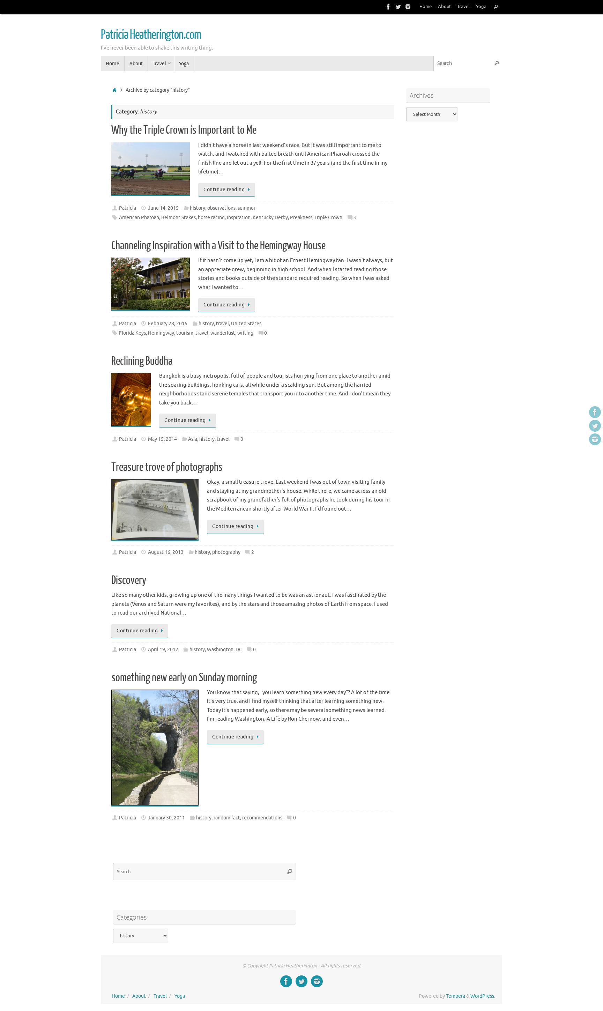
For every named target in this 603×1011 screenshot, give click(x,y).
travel (222, 324)
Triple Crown (328, 218)
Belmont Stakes (178, 218)
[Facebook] (388, 7)
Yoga (481, 6)
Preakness (301, 218)
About (444, 6)
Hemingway (161, 333)
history (197, 208)
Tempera (455, 996)
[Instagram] (408, 7)
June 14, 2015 (163, 208)
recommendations (262, 818)
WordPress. (482, 996)
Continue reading (224, 190)
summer (246, 208)
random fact (227, 818)
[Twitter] (398, 7)
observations (221, 208)
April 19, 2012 (163, 650)
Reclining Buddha (141, 361)
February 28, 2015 (167, 324)
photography (226, 552)
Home (425, 6)
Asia (192, 439)
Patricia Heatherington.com (151, 35)
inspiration (239, 218)
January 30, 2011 (166, 818)
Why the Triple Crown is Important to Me (183, 130)
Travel (463, 6)
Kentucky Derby (270, 218)
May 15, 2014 (162, 439)
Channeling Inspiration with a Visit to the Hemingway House (218, 245)
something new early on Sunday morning (184, 677)
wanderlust (222, 333)
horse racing (211, 218)
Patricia (127, 208)
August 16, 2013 (166, 552)
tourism (184, 333)
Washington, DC (224, 650)
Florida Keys (132, 333)
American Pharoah (139, 218)
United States (246, 324)
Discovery (128, 580)
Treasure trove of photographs (167, 467)
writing (245, 333)
